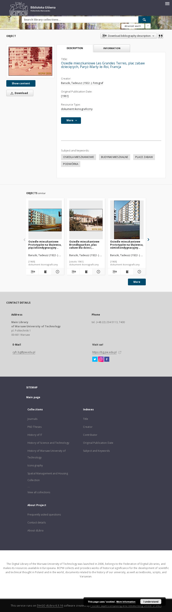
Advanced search (133, 26)
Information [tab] (111, 48)
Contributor (90, 435)
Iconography (35, 465)
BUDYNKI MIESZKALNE (114, 157)
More (136, 282)
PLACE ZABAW (144, 157)
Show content (21, 83)
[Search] (144, 19)
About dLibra (35, 530)
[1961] (65, 96)
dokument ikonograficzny (77, 109)
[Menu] (167, 3)
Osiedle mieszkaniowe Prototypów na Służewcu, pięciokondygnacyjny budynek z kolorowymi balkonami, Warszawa (44, 244)
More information (126, 601)
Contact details (36, 522)
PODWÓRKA (70, 164)
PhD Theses (34, 427)
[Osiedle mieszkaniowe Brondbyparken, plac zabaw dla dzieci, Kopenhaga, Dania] (86, 220)
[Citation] (160, 36)
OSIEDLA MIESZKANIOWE (78, 157)
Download (21, 93)
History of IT (34, 435)
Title (85, 419)
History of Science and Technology (48, 443)
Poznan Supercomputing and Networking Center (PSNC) (125, 605)
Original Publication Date (98, 443)
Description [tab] (75, 48)
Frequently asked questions (44, 514)
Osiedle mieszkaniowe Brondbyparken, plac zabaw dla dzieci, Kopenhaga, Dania (84, 244)
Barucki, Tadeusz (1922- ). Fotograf (82, 83)
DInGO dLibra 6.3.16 (50, 605)
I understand (150, 601)
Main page (33, 397)
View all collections (38, 492)
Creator (88, 427)
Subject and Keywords (96, 451)
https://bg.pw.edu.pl (104, 352)
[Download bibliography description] (32, 271)
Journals (32, 419)
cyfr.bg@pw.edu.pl (24, 352)
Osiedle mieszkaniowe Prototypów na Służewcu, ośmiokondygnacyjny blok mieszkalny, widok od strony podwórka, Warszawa (126, 244)
